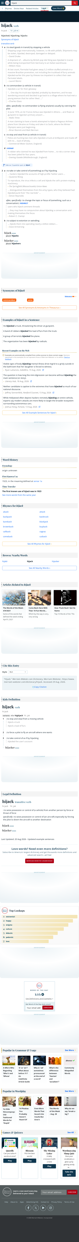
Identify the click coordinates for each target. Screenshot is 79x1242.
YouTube (43, 1208)
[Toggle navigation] (2, 3)
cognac (43, 531)
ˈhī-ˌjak (13, 30)
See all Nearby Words (39, 568)
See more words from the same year (19, 495)
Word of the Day (39, 990)
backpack (7, 516)
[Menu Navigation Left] (2, 8)
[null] (42, 994)
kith (38, 994)
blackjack (44, 521)
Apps (22, 1202)
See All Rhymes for (38, 543)
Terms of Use (69, 1202)
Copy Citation (40, 687)
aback (6, 511)
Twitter (36, 1208)
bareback (7, 521)
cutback (43, 536)
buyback (43, 526)
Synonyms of (10, 39)
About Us (14, 1202)
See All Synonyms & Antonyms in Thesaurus (39, 307)
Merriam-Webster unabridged (40, 861)
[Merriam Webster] (39, 985)
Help (7, 1202)
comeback (7, 536)
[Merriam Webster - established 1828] (7, 3)
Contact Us (45, 1202)
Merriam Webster (7, 1192)
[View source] (43, 370)
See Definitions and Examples (39, 998)
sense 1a (38, 481)
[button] (45, 8)
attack (42, 511)
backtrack (44, 516)
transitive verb (7, 43)
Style (4, 672)
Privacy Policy (56, 1202)
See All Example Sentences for (39, 412)
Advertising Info (32, 1202)
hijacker (55, 561)
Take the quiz (69, 1173)
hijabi (4, 561)
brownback (8, 526)
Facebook (28, 1208)
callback (6, 531)
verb (16, 25)
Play (10, 1160)
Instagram (51, 1208)
